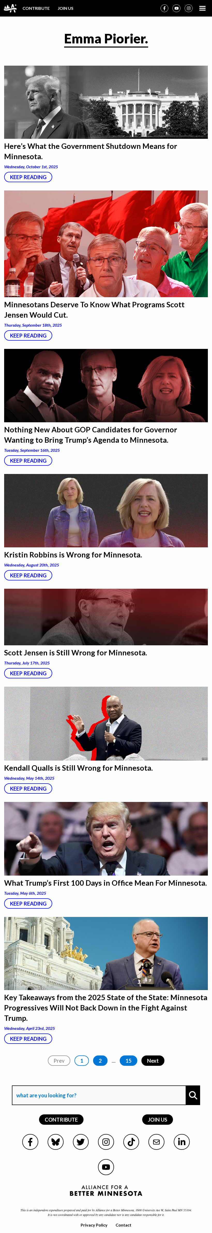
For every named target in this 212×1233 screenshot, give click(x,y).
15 (128, 1061)
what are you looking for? (46, 1081)
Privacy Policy (94, 1224)
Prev (59, 1061)
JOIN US (65, 8)
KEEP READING (28, 177)
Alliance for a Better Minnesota (115, 1210)
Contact (123, 1224)
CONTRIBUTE (36, 8)
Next (153, 1061)
